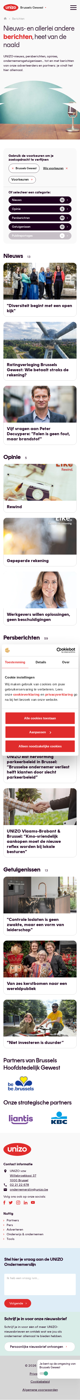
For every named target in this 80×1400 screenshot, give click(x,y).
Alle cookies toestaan (40, 718)
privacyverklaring (59, 694)
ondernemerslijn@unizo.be (29, 1189)
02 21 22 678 (19, 1185)
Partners (13, 1220)
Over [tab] (65, 662)
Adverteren (15, 1229)
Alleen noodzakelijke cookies (40, 746)
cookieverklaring (26, 694)
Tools (10, 1239)
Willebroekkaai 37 (23, 1175)
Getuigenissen (22, 869)
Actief (43, 1373)
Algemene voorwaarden (40, 1390)
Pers (10, 1225)
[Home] (5, 19)
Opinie (12, 456)
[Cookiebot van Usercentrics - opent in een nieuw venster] (57, 650)
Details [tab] (41, 662)
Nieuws (13, 255)
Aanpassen (37, 732)
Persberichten (21, 637)
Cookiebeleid (40, 1382)
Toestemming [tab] (15, 662)
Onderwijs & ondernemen (25, 1234)
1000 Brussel (19, 1180)
